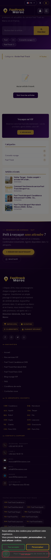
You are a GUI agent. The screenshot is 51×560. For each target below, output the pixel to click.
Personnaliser (37, 547)
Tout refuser (25, 554)
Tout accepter (13, 547)
